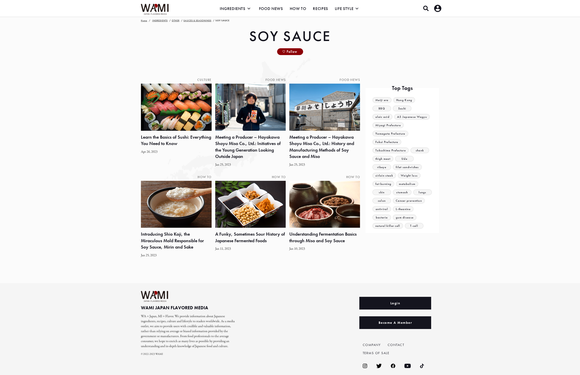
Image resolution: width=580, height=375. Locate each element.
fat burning (383, 184)
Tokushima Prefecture (390, 150)
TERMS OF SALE (376, 353)
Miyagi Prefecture (388, 125)
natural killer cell (387, 226)
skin (381, 192)
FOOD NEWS (271, 8)
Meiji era (382, 100)
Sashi (402, 108)
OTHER (175, 20)
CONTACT (396, 345)
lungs (422, 192)
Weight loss (409, 175)
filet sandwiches (407, 167)
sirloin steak (384, 175)
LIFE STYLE (344, 8)
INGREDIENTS (232, 8)
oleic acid (382, 117)
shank (420, 150)
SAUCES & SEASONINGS (197, 20)
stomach (402, 192)
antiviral (382, 209)
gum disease (404, 217)
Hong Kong (404, 100)
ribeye (381, 167)
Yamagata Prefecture (390, 133)
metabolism (407, 184)
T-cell (414, 226)
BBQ (382, 108)
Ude (404, 159)
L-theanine (403, 209)
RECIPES (320, 8)
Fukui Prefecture (386, 142)
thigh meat (382, 159)
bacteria (382, 217)
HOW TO (298, 8)
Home (144, 20)
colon (382, 201)
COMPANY (372, 345)
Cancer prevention (409, 201)
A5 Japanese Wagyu (412, 117)
